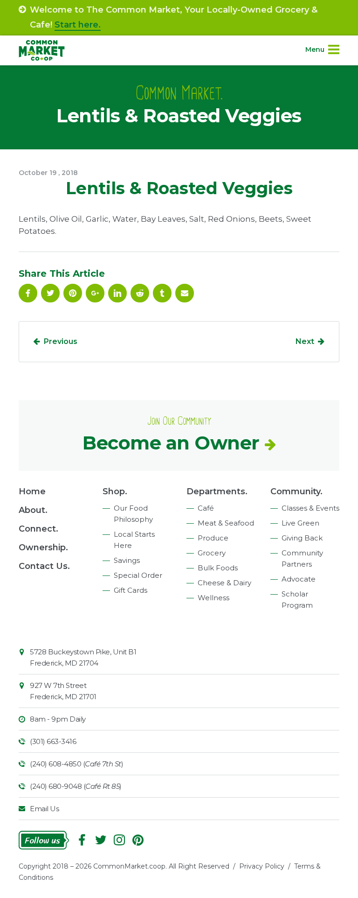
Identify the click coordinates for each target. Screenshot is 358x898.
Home (32, 491)
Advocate (299, 579)
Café (206, 508)
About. (33, 510)
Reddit (140, 293)
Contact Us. (44, 566)
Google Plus (95, 293)
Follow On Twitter (50, 293)
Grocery (212, 552)
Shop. (115, 491)
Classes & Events (310, 508)
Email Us (44, 808)
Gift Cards (130, 590)
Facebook (28, 293)
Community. (296, 491)
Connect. (38, 529)
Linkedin (117, 293)
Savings (127, 560)
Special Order (138, 575)
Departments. (217, 491)
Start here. (78, 25)
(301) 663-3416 (53, 741)
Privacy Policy (261, 866)
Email (184, 293)
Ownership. (43, 547)
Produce (213, 537)
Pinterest (72, 293)
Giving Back (302, 537)
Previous (60, 341)
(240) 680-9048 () (76, 786)
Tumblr (162, 293)
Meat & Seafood (226, 523)
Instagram (119, 840)
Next (305, 341)
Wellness (213, 597)
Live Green (300, 523)
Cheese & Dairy (224, 582)
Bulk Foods (218, 567)
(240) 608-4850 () (76, 763)
